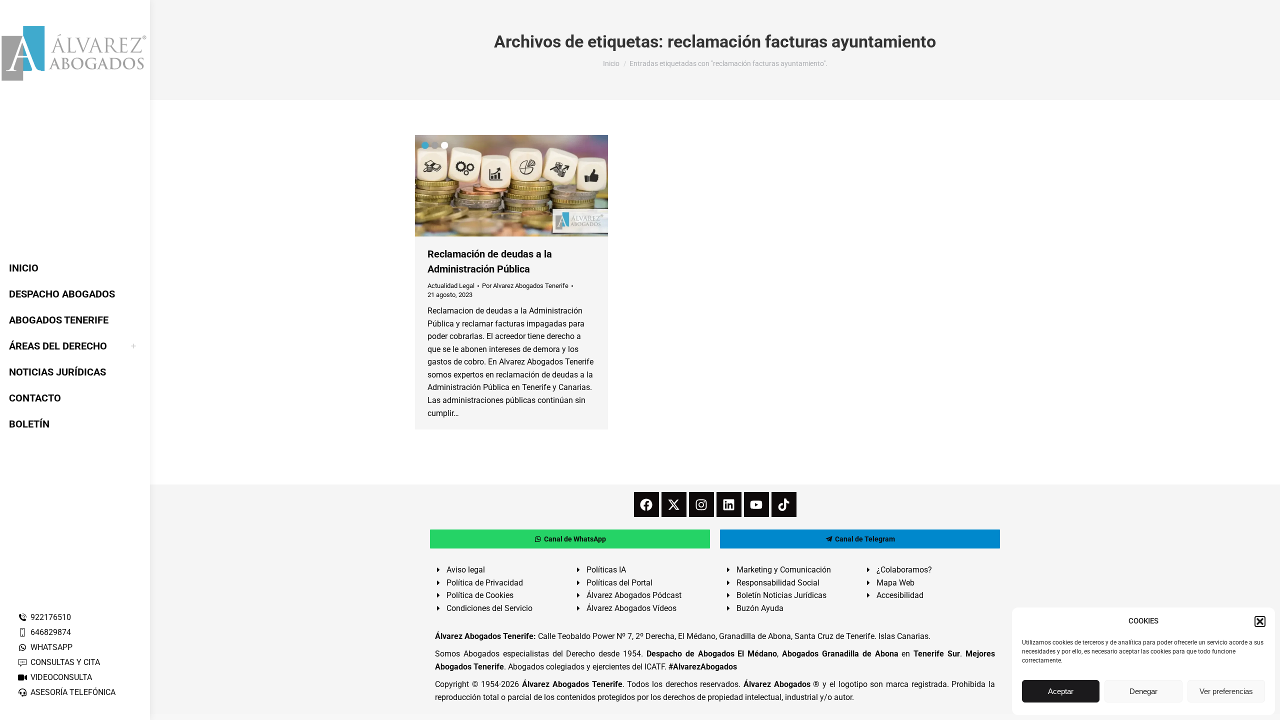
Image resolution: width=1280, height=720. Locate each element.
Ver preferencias (1226, 691)
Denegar (1144, 691)
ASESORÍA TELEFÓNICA (73, 692)
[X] (674, 504)
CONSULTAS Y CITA (65, 662)
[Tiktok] (784, 504)
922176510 (50, 617)
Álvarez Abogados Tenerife (572, 684)
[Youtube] (756, 504)
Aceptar (1061, 691)
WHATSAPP (51, 647)
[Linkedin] (729, 504)
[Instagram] (701, 504)
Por (525, 286)
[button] (1260, 621)
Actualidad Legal (451, 286)
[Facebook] (646, 504)
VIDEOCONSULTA (61, 677)
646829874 (50, 632)
